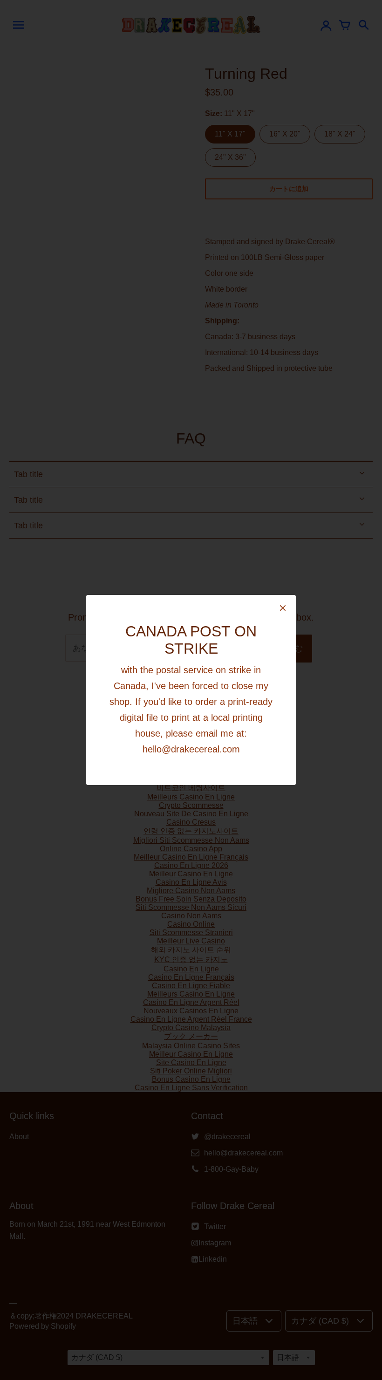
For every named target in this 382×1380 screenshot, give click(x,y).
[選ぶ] (282, 608)
